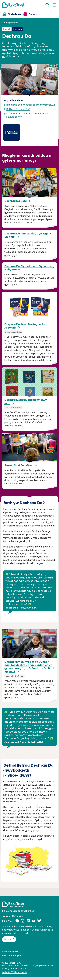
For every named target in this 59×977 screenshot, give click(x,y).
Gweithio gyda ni (10, 951)
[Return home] (13, 5)
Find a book (14, 14)
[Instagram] (22, 920)
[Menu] (54, 5)
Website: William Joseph (14, 972)
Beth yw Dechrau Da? (18, 109)
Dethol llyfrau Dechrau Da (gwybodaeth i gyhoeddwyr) (28, 115)
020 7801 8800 (14, 915)
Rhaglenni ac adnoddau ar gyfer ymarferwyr (30, 104)
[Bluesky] (39, 920)
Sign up (8, 939)
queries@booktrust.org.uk (20, 910)
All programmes (10, 22)
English (6, 29)
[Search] (47, 5)
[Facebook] (17, 920)
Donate (33, 14)
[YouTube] (33, 920)
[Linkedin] (28, 920)
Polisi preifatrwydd (11, 955)
